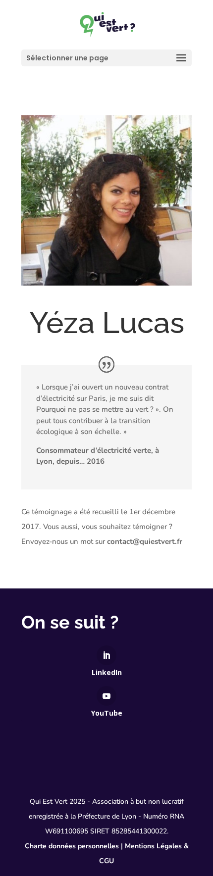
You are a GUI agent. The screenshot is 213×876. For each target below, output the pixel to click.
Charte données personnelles (72, 846)
